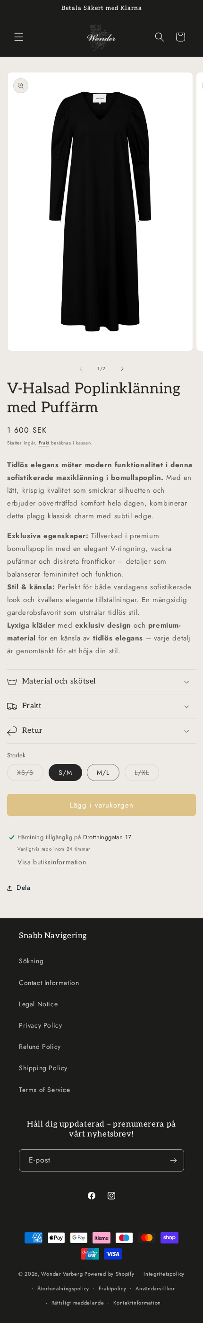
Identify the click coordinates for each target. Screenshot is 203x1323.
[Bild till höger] (122, 368)
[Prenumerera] (173, 1160)
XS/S (30, 774)
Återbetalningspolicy (63, 1288)
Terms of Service (44, 1089)
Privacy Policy (40, 1025)
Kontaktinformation (137, 1302)
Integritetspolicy (164, 1274)
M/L (103, 772)
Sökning (31, 961)
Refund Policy (40, 1046)
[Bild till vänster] (80, 368)
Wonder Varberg (62, 1274)
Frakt (44, 442)
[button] (18, 37)
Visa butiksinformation (51, 862)
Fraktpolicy (113, 1288)
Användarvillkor (155, 1288)
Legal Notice (38, 1004)
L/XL (147, 774)
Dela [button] (23, 887)
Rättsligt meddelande (77, 1302)
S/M (65, 772)
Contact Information (49, 982)
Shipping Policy (43, 1068)
